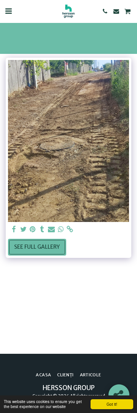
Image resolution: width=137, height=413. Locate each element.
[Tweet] (23, 229)
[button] (8, 10)
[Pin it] (32, 229)
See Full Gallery (37, 246)
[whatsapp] (60, 229)
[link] (70, 229)
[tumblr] (42, 229)
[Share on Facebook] (14, 229)
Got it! (112, 404)
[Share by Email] (51, 229)
